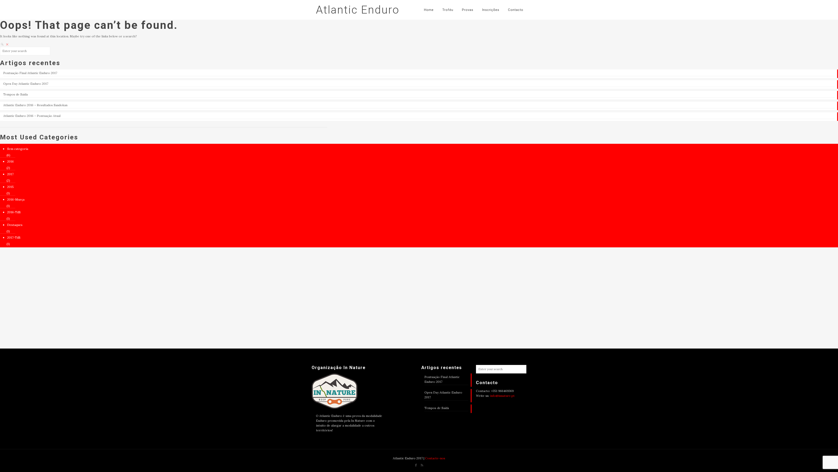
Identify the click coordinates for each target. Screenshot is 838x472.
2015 (10, 187)
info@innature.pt (502, 396)
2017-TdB (14, 237)
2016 (10, 161)
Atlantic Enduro (357, 9)
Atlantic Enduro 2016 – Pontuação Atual (31, 116)
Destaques (14, 225)
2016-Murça (15, 199)
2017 (10, 174)
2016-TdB (14, 212)
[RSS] (422, 465)
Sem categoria (17, 149)
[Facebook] (416, 465)
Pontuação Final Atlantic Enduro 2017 (30, 73)
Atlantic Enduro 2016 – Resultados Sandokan (35, 105)
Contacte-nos (435, 458)
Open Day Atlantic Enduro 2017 (25, 84)
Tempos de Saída (15, 94)
